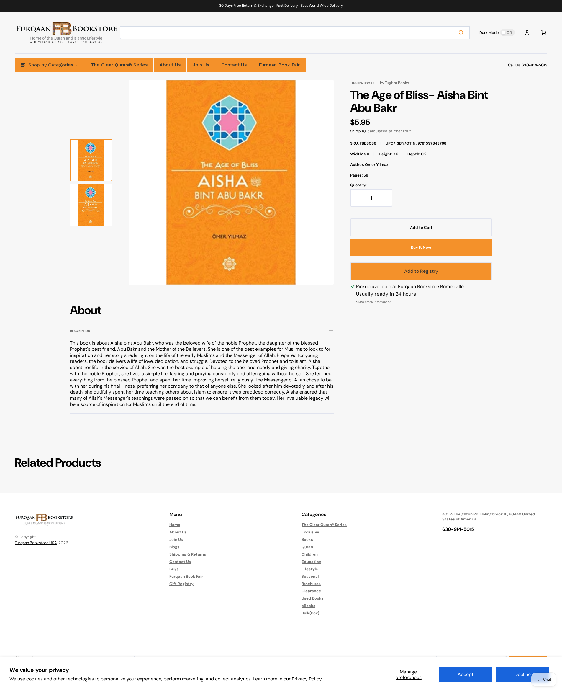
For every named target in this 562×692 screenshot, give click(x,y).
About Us (178, 532)
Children (310, 554)
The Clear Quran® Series (324, 525)
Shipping (358, 131)
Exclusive (310, 532)
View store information (374, 302)
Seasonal (310, 576)
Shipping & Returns (187, 554)
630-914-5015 (534, 65)
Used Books (313, 598)
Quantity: (358, 185)
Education (311, 561)
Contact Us (180, 561)
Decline (523, 674)
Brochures (311, 583)
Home (174, 525)
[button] (527, 32)
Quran (307, 546)
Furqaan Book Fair (186, 576)
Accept (465, 674)
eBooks (308, 605)
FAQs (173, 569)
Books (307, 539)
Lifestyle (310, 569)
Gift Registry (181, 583)
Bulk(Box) (310, 613)
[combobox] (295, 32)
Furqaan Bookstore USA (36, 542)
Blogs (174, 546)
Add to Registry (421, 271)
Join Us (176, 539)
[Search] (462, 32)
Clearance (311, 590)
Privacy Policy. (307, 679)
